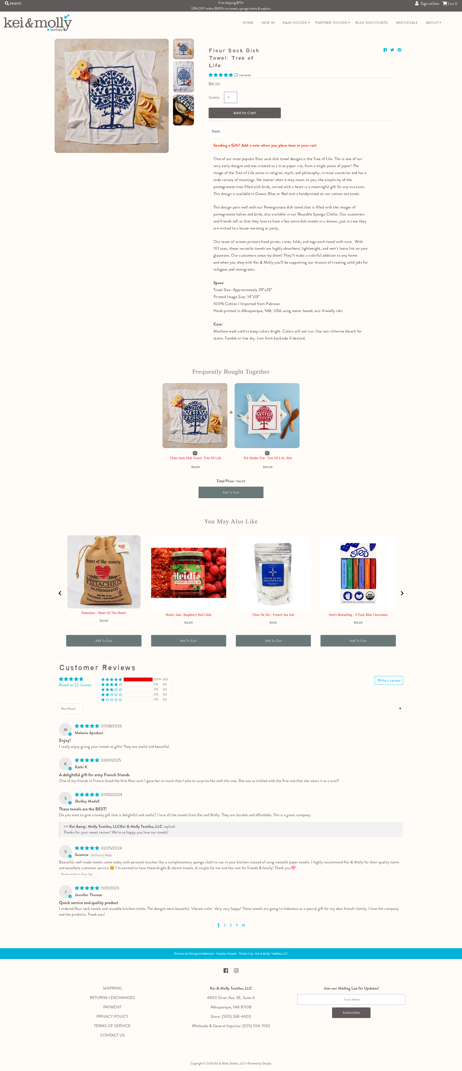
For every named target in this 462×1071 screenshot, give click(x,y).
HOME (248, 22)
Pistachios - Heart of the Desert (104, 613)
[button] (221, 75)
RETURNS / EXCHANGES (112, 997)
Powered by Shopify (259, 1063)
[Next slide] (402, 593)
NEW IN (268, 22)
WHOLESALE (407, 22)
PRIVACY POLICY (112, 1016)
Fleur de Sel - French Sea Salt (273, 615)
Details (216, 131)
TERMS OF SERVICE (112, 1026)
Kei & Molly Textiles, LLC (229, 1063)
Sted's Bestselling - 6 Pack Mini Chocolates (358, 615)
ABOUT (432, 22)
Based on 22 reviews (75, 685)
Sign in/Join (429, 3)
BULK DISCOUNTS (372, 22)
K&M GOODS (295, 22)
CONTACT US (112, 1035)
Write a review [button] (388, 680)
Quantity (214, 97)
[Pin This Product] (399, 50)
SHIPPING (112, 988)
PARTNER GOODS (331, 22)
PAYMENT (112, 1007)
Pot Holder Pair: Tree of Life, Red (268, 458)
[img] (87, 726)
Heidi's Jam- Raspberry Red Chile (189, 615)
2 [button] (225, 925)
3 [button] (231, 925)
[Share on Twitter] (392, 50)
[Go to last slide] (60, 593)
